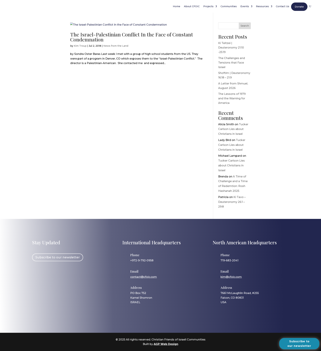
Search (245, 25)
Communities (229, 6)
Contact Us (282, 6)
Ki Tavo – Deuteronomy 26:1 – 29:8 (232, 201)
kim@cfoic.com (231, 276)
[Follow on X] (55, 272)
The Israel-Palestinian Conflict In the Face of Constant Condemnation (131, 37)
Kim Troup (80, 45)
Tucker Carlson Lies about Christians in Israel (233, 129)
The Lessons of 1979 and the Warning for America (232, 98)
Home (176, 6)
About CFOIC (192, 6)
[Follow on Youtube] (65, 272)
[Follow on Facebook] (36, 272)
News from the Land (115, 45)
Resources (262, 6)
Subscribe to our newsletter (57, 257)
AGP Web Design (166, 344)
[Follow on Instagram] (46, 272)
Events (244, 6)
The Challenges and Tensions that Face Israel (231, 63)
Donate (299, 6)
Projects (208, 6)
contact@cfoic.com (143, 276)
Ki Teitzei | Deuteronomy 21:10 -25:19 (231, 47)
